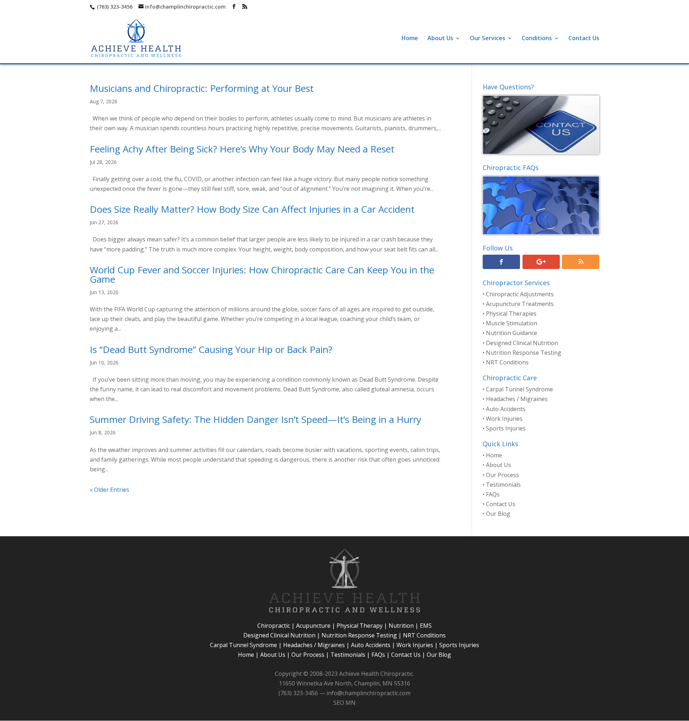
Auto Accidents (505, 409)
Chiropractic (273, 626)
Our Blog (498, 514)
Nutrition (401, 626)
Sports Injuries (506, 428)
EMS (426, 626)
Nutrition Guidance (511, 333)
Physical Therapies (511, 313)
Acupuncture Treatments (520, 304)
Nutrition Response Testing (523, 353)
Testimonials (503, 485)
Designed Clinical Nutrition (522, 343)
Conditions (537, 39)
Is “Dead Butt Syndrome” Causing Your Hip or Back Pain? (211, 349)
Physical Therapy (360, 626)
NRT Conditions (507, 362)
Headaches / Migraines (517, 399)
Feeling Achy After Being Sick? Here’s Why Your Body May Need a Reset (242, 148)
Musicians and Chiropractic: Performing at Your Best (202, 88)
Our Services (487, 39)
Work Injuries (504, 419)
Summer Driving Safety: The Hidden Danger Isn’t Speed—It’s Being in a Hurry (255, 419)
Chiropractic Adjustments (520, 294)
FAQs (493, 494)
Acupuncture (313, 626)
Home (410, 39)
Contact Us (583, 39)
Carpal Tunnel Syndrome (519, 389)
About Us (440, 39)
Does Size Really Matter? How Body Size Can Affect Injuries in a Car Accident (252, 209)
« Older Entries (109, 490)
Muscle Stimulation (511, 323)
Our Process (502, 475)
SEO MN (344, 703)
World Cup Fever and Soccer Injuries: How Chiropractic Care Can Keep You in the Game (262, 274)
